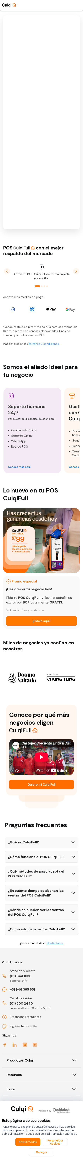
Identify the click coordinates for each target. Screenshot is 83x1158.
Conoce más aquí (19, 467)
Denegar (41, 1152)
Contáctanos (55, 943)
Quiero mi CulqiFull (41, 784)
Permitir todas (28, 1142)
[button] (7, 271)
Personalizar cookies (55, 1142)
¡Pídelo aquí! (41, 621)
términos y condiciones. (44, 343)
